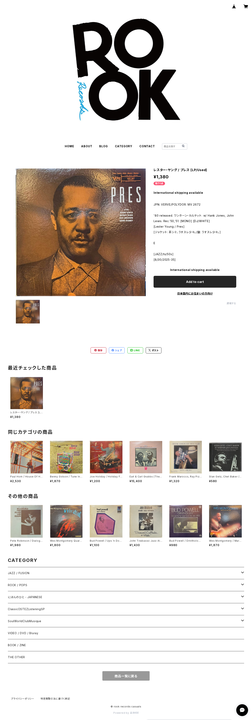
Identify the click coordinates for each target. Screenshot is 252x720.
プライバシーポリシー (22, 698)
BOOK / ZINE (17, 645)
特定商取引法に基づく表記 (55, 698)
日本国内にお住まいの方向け (195, 293)
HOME (69, 146)
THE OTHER (16, 657)
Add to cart (195, 282)
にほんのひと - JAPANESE (25, 597)
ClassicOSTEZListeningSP (26, 609)
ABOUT (86, 146)
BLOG (103, 146)
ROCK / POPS (17, 585)
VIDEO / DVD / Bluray (23, 633)
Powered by (121, 712)
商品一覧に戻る (126, 676)
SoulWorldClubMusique (24, 621)
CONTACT (147, 146)
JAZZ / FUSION (18, 573)
